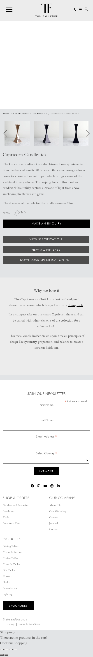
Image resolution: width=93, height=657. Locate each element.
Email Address (46, 436)
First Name (46, 405)
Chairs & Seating (12, 552)
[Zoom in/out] (2, 649)
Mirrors (7, 576)
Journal (53, 523)
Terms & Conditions (29, 624)
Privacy (10, 624)
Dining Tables (11, 546)
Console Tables (11, 564)
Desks (6, 582)
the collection (64, 321)
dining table (75, 305)
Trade (6, 517)
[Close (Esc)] (15, 649)
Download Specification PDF (45, 259)
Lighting (7, 594)
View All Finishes (45, 249)
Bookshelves (10, 588)
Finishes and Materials (15, 505)
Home (6, 113)
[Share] (11, 649)
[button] (17, 133)
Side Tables (9, 570)
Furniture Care (11, 523)
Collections (21, 113)
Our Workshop (57, 511)
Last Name (46, 420)
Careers (53, 517)
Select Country (46, 453)
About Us (55, 505)
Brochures (8, 511)
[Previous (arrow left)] (2, 655)
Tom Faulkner (12, 619)
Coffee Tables (10, 558)
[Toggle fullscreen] (6, 649)
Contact (53, 529)
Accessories (40, 113)
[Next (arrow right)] (6, 655)
